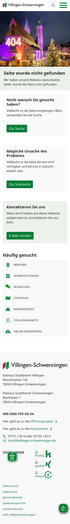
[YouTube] (39, 464)
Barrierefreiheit (12, 497)
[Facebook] (39, 454)
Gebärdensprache (14, 503)
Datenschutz (10, 486)
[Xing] (48, 464)
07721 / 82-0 (16, 436)
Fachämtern (39, 429)
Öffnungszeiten (42, 421)
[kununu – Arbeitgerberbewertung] (48, 454)
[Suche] (53, 5)
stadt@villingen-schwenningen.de (32, 440)
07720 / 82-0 (42, 436)
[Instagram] (39, 474)
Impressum (10, 491)
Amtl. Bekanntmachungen (19, 514)
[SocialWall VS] (48, 474)
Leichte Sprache (13, 509)
